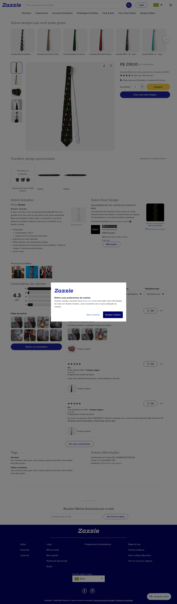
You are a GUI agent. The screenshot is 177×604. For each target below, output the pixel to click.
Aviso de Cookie (90, 301)
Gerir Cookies (93, 314)
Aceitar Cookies (113, 314)
